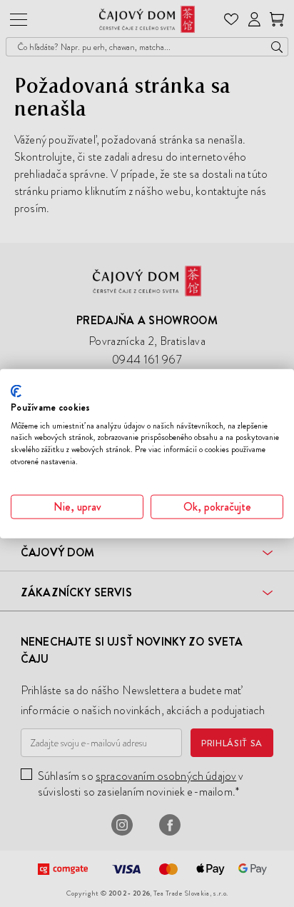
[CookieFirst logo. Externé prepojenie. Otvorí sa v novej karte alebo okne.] (16, 391)
